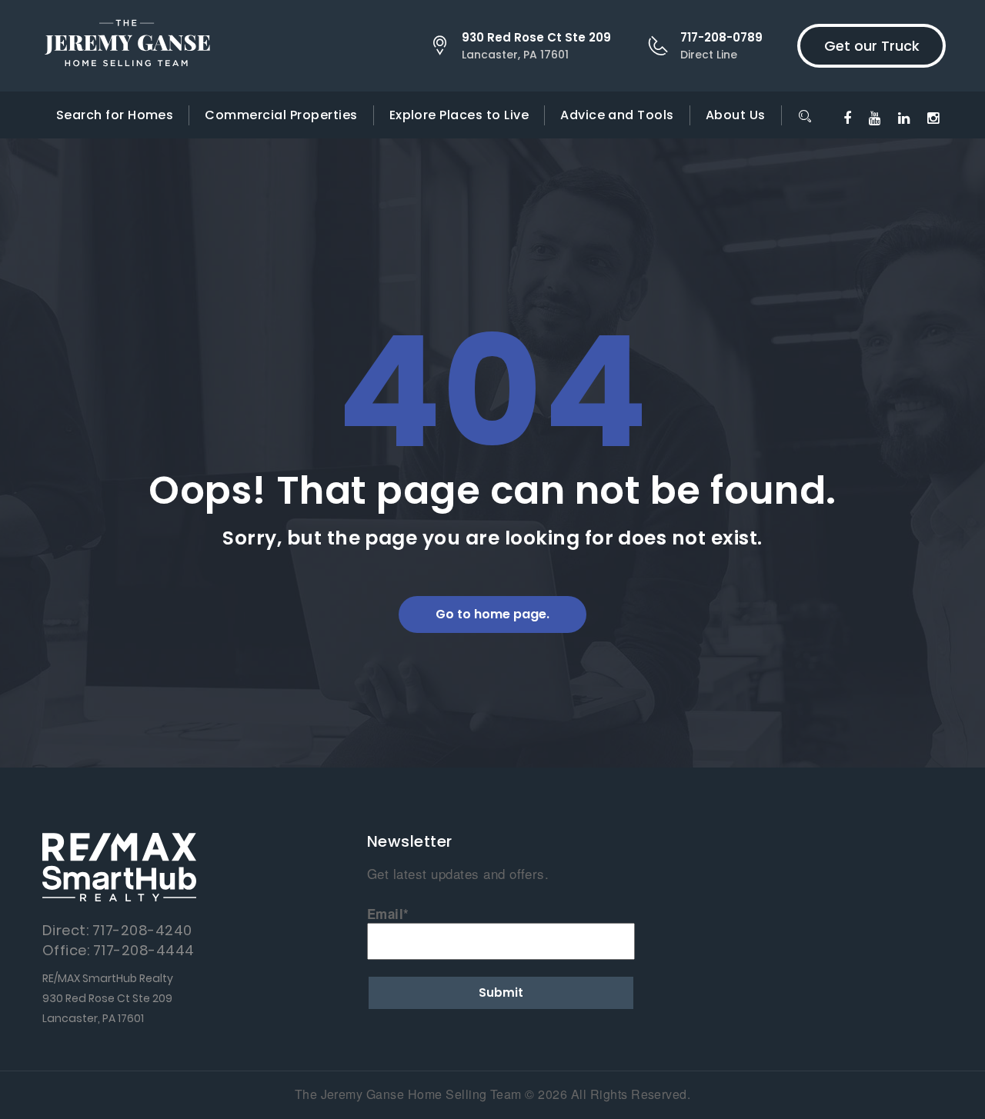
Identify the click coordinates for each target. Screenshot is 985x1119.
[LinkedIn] (904, 117)
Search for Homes (115, 115)
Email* (388, 913)
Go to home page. (492, 614)
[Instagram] (933, 117)
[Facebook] (847, 117)
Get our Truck (872, 45)
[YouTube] (874, 117)
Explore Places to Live (459, 115)
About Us (736, 115)
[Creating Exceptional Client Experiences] (127, 46)
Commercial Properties (281, 115)
